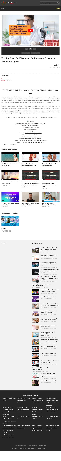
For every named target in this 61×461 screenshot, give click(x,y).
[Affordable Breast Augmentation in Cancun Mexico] (10, 157)
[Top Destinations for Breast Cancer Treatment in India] (35, 327)
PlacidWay (8, 79)
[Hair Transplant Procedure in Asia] (35, 383)
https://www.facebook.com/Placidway (33, 133)
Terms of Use (22, 448)
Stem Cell (3, 228)
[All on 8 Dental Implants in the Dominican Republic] (51, 157)
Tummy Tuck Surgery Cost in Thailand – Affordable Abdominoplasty (48, 334)
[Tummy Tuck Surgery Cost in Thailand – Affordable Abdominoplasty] (35, 334)
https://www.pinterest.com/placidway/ (33, 138)
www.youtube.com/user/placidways (33, 136)
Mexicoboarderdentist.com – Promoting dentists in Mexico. (52, 428)
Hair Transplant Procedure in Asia (49, 380)
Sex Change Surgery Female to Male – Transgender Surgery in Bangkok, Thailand (50, 271)
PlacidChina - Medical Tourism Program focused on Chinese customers (38, 400)
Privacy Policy (31, 448)
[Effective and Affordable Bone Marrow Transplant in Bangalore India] (35, 264)
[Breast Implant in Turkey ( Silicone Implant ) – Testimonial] (30, 197)
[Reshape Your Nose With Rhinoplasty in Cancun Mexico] (30, 157)
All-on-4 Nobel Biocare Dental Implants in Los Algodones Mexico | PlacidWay (50, 278)
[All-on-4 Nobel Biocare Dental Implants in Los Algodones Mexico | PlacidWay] (35, 279)
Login (58, 8)
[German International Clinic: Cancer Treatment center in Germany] (35, 292)
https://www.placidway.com (33, 125)
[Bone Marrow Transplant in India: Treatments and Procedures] (35, 257)
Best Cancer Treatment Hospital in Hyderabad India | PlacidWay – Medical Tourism (49, 249)
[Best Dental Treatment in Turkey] (35, 349)
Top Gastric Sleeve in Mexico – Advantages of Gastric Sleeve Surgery (48, 375)
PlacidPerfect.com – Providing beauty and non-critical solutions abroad (52, 410)
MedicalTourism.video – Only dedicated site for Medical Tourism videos (37, 428)
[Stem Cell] (10, 225)
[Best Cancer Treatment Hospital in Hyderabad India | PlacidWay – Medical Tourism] (35, 250)
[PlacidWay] (3, 80)
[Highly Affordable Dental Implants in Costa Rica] (10, 197)
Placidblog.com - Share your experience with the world (23, 410)
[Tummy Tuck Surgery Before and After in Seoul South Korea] (35, 313)
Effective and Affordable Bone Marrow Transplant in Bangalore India (49, 264)
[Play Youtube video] (30, 30)
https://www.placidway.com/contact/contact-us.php (33, 123)
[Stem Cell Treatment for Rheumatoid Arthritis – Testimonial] (51, 197)
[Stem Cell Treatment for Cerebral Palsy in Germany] (10, 175)
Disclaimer (14, 448)
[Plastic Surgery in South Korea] (35, 299)
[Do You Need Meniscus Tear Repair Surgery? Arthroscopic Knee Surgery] (35, 306)
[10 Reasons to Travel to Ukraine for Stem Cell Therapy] (35, 363)
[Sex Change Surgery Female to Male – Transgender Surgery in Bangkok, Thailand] (35, 272)
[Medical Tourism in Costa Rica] (35, 356)
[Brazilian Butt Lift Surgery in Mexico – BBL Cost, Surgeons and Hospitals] (35, 342)
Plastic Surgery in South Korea (48, 296)
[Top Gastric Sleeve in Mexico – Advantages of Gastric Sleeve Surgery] (35, 376)
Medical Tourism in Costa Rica (48, 353)
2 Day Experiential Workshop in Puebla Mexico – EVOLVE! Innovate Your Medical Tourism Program (30, 183)
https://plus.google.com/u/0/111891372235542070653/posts (33, 140)
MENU (3, 8)
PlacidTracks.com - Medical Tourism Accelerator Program (23, 400)
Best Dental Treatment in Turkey (49, 346)
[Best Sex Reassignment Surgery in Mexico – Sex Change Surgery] (35, 320)
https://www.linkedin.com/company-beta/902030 (33, 142)
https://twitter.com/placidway (32, 134)
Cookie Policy (41, 448)
